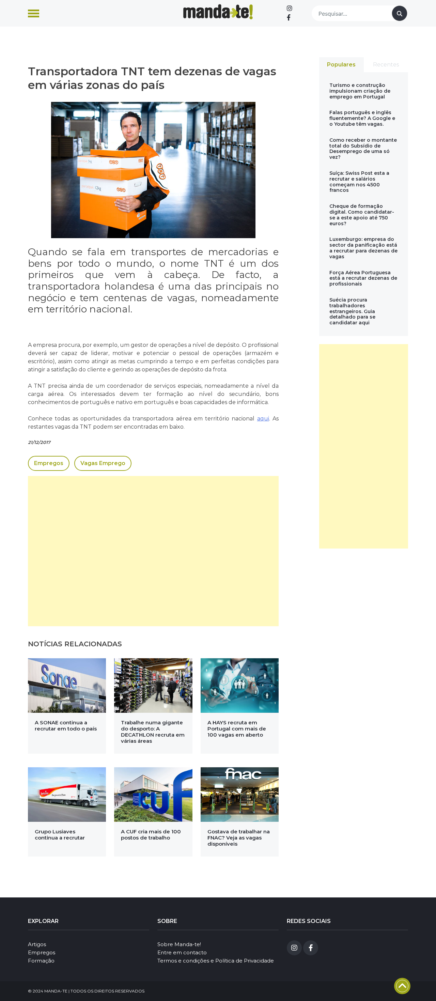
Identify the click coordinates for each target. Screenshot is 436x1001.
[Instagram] (289, 8)
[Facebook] (289, 17)
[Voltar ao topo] (402, 986)
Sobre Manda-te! (179, 944)
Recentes (386, 64)
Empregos (48, 463)
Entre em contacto (182, 952)
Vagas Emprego (102, 463)
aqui (263, 418)
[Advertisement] (153, 551)
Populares (341, 64)
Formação (41, 960)
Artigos (37, 944)
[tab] (341, 64)
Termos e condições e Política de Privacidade (215, 960)
